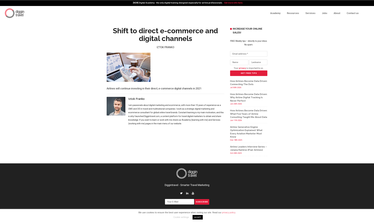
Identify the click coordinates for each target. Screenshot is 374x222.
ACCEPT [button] (197, 217)
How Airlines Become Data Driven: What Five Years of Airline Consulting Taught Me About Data (248, 113)
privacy (242, 68)
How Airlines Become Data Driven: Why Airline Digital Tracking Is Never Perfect (248, 97)
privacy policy (228, 212)
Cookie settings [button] (181, 217)
